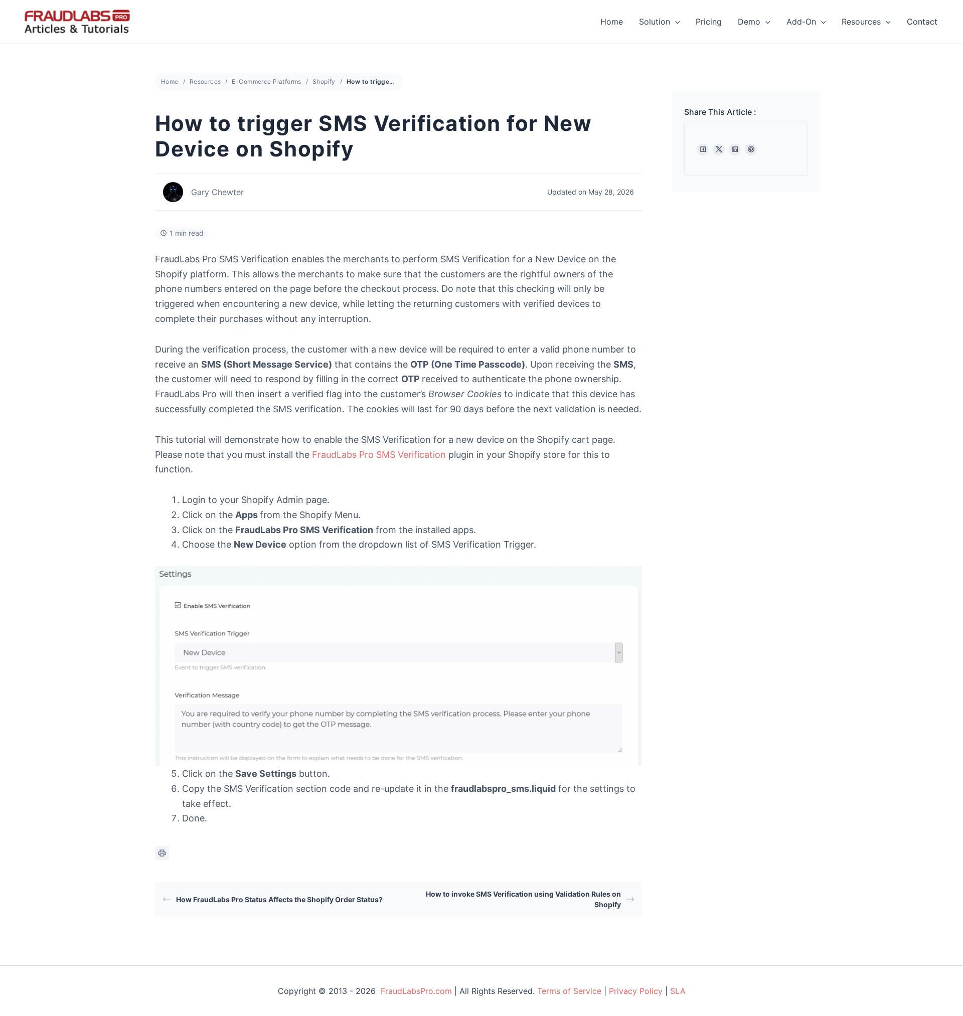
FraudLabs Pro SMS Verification (379, 454)
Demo (749, 22)
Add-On (801, 22)
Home (611, 22)
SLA (678, 991)
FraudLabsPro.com (416, 991)
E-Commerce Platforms (266, 81)
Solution (654, 22)
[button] (675, 22)
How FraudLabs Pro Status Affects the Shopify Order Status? (279, 899)
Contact (922, 22)
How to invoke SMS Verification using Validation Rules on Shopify (523, 899)
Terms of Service (569, 991)
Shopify (324, 81)
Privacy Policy (636, 991)
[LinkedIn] (735, 149)
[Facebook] (703, 149)
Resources (861, 22)
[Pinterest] (751, 149)
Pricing (709, 22)
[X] (719, 149)
